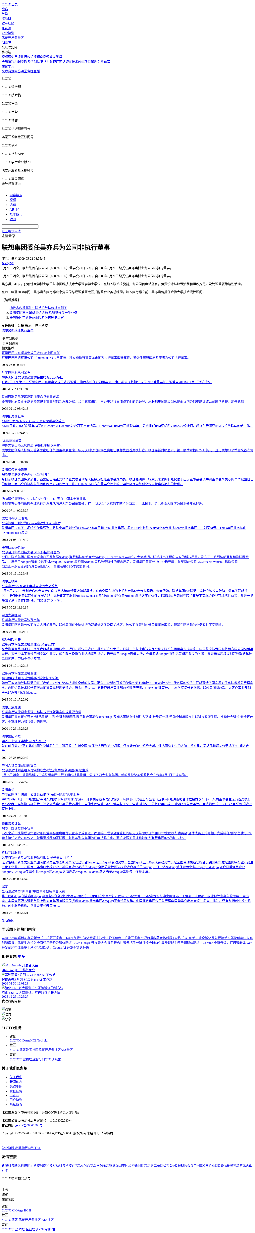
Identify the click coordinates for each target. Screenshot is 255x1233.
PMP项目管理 (87, 61)
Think (21, 547)
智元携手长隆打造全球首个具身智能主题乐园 (155, 942)
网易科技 (33, 1165)
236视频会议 (184, 1165)
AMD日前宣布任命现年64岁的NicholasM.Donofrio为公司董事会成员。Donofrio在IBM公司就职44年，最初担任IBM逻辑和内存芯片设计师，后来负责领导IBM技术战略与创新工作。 (127, 426)
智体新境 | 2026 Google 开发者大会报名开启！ (91, 942)
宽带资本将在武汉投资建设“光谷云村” (28, 644)
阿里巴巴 (8, 372)
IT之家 (149, 1165)
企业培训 (8, 33)
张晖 (21, 416)
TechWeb (84, 1165)
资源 (11, 71)
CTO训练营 (53, 1059)
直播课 (44, 57)
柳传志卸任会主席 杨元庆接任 (32, 377)
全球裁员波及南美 (21, 620)
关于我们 (16, 1077)
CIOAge (24, 1040)
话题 (13, 204)
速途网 (117, 1165)
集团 (11, 736)
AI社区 (14, 209)
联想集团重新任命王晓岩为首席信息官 (37, 317)
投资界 (231, 1165)
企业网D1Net (218, 1165)
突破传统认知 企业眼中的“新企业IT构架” (30, 678)
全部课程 (8, 61)
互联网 (13, 581)
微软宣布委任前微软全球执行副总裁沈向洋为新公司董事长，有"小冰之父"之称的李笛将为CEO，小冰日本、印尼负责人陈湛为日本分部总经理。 (103, 503)
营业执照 (8, 1148)
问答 (17, 71)
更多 (21, 956)
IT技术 (73, 61)
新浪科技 (8, 1165)
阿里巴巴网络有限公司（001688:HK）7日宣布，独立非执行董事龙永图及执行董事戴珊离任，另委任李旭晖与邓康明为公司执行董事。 (96, 357)
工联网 (158, 1165)
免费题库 (103, 61)
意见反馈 (16, 1091)
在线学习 (8, 66)
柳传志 (13, 469)
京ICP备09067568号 (28, 1125)
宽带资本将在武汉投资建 (19, 673)
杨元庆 (22, 469)
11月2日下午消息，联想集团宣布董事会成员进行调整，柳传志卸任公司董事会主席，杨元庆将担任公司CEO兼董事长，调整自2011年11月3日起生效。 (107, 382)
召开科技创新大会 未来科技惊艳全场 (31, 552)
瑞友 (5, 886)
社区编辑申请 (11, 231)
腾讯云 (6, 823)
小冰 (11, 518)
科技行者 (71, 1165)
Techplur (42, 1040)
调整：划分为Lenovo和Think (31, 523)
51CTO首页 (10, 4)
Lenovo (13, 547)
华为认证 (49, 61)
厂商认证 (62, 61)
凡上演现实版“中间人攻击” (24, 741)
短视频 (35, 57)
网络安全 (30, 765)
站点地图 (16, 1086)
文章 (5, 71)
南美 (17, 639)
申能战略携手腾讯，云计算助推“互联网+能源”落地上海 (40, 794)
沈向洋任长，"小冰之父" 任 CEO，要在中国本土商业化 (44, 499)
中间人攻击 (10, 765)
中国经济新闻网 (133, 1165)
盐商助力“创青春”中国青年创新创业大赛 (33, 891)
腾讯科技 (20, 1165)
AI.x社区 (67, 1049)
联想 (5, 330)
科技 (17, 736)
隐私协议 (16, 1104)
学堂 (5, 14)
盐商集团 (8, 920)
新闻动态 (16, 1082)
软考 (27, 61)
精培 (29, 1059)
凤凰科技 (46, 1165)
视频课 (6, 57)
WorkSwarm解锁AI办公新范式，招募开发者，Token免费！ (42, 938)
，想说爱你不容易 (17, 828)
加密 (21, 765)
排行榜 (25, 57)
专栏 (30, 71)
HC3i (33, 1040)
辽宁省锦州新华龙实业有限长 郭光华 (37, 857)
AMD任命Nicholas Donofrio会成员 (33, 421)
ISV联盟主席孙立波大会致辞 (30, 586)
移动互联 (8, 852)
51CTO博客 (18, 1049)
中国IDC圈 (201, 1165)
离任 (27, 372)
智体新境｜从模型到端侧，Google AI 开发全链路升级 (51, 947)
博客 (5, 9)
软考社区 (8, 23)
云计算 (16, 823)
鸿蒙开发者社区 (13, 37)
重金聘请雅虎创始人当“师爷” (25, 474)
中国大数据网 (11, 615)
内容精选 (16, 195)
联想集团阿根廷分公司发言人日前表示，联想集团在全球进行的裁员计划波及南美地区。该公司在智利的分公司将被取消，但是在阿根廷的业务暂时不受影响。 (113, 624)
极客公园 (169, 1165)
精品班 (6, 18)
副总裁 (13, 416)
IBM (12, 440)
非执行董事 (25, 330)
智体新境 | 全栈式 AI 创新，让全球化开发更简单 (193, 938)
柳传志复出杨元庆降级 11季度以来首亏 (32, 445)
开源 (17, 707)
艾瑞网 (95, 1165)
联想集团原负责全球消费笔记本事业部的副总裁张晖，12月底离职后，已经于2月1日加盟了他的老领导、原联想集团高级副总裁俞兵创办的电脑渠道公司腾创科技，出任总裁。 (124, 401)
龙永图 (19, 372)
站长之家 (106, 1165)
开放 (11, 707)
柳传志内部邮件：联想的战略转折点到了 (38, 308)
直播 (36, 71)
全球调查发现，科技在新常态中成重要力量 (41, 712)
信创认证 (36, 61)
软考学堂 (55, 57)
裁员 (5, 639)
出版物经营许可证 (28, 1148)
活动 (13, 219)
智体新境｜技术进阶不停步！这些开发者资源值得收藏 (121, 938)
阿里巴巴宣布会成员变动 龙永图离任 (31, 353)
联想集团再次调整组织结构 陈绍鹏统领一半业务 (43, 312)
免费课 (6, 28)
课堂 (24, 71)
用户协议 (16, 1099)
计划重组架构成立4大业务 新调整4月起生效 (45, 770)
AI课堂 (6, 42)
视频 (13, 200)
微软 (5, 518)
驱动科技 (59, 1165)
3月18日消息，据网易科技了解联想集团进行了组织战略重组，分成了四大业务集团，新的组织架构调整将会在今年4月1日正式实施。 (95, 775)
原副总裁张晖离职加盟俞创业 (30, 397)
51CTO (14, 1040)
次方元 (241, 1165)
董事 (18, 440)
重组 (11, 789)
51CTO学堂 (18, 1059)
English (14, 1095)
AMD (5, 440)
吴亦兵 (13, 330)
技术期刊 (16, 214)
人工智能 (21, 518)
